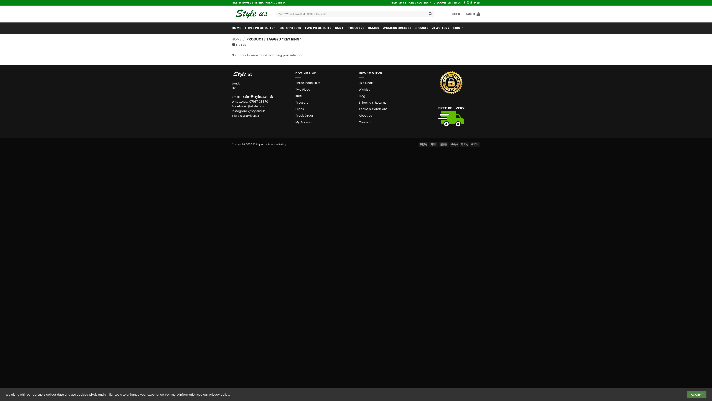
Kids (456, 28)
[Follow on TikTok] (471, 2)
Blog (362, 96)
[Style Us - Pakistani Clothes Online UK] (251, 14)
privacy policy (219, 394)
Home (236, 28)
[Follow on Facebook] (464, 2)
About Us (365, 115)
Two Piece (302, 89)
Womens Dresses (397, 28)
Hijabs (373, 28)
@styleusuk (256, 106)
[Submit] (430, 14)
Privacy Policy (277, 144)
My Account (304, 122)
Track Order (304, 115)
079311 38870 (258, 102)
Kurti (340, 28)
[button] (456, 14)
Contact (365, 122)
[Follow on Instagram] (468, 2)
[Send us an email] (478, 2)
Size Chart (366, 83)
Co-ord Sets (290, 28)
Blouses (421, 28)
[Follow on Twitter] (475, 2)
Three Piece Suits (258, 28)
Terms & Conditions (373, 109)
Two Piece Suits (318, 28)
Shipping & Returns (372, 102)
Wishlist (364, 89)
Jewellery (440, 28)
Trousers (356, 28)
